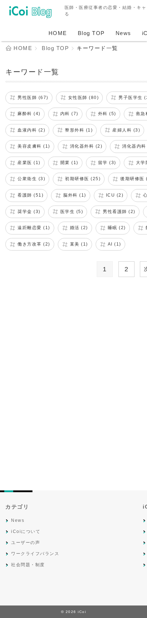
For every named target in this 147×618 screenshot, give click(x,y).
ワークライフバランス (35, 553)
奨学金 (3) (29, 211)
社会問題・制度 (28, 564)
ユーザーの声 (25, 542)
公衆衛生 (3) (31, 178)
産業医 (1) (29, 162)
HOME (58, 33)
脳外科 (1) (74, 195)
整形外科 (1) (79, 130)
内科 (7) (69, 113)
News (123, 33)
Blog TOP (91, 33)
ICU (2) (115, 195)
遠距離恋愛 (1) (33, 227)
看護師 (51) (30, 195)
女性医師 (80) (83, 97)
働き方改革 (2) (33, 244)
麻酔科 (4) (29, 113)
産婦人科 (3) (126, 130)
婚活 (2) (79, 227)
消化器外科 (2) (86, 146)
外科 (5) (107, 113)
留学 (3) (107, 162)
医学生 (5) (71, 211)
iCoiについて (25, 531)
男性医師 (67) (33, 97)
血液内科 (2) (31, 130)
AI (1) (114, 244)
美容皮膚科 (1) (33, 146)
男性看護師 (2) (119, 211)
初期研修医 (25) (83, 178)
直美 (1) (79, 244)
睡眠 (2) (117, 227)
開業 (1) (69, 162)
